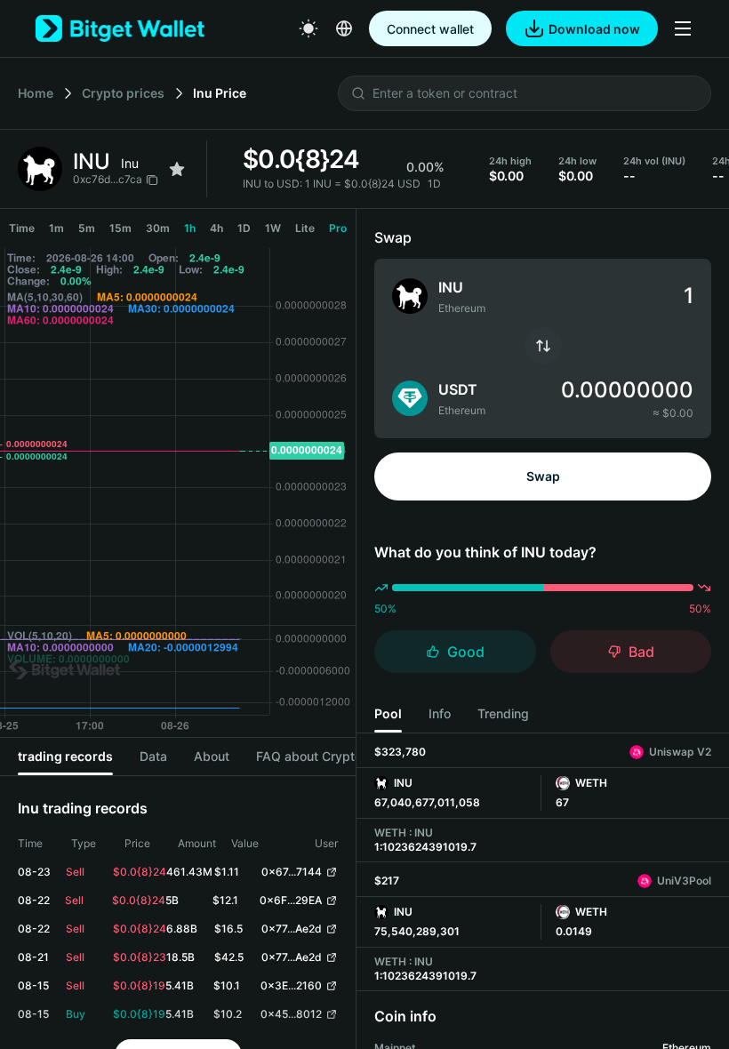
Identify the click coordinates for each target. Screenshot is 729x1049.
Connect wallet (430, 28)
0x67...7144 (291, 871)
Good (466, 652)
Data (153, 756)
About (211, 756)
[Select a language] (344, 28)
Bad (641, 652)
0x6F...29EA (291, 900)
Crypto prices (123, 92)
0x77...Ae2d (291, 928)
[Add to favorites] (176, 168)
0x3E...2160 (291, 985)
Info (440, 713)
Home (35, 92)
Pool (388, 713)
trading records (65, 756)
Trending (503, 713)
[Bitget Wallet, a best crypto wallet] (120, 28)
